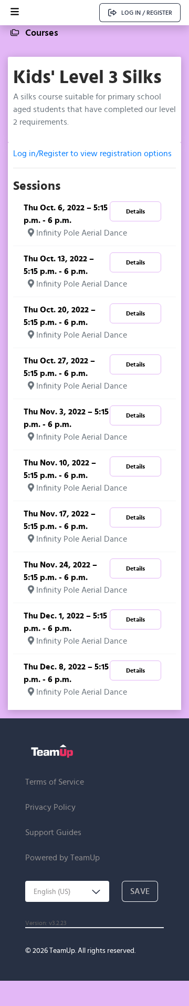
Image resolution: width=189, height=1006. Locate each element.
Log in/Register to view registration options (92, 153)
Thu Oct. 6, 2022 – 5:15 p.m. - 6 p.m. (66, 214)
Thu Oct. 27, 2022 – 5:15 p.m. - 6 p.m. (59, 367)
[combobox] (67, 891)
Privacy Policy (50, 807)
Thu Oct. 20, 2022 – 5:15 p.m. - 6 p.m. (60, 316)
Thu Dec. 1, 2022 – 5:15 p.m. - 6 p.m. (65, 622)
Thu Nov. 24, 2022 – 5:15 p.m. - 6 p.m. (60, 571)
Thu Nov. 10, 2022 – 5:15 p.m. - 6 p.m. (60, 469)
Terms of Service (54, 781)
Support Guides (53, 832)
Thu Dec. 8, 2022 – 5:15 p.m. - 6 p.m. (66, 673)
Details (135, 211)
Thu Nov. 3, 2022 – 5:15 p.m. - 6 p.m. (66, 418)
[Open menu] (14, 12)
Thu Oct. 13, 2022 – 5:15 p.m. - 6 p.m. (59, 265)
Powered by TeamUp (62, 857)
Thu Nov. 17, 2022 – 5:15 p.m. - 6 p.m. (60, 520)
